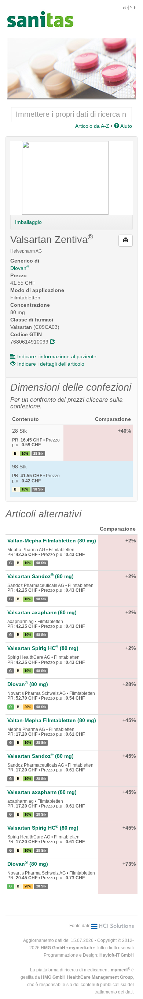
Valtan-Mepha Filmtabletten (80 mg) (51, 541)
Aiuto (125, 126)
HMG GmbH (53, 947)
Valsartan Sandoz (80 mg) (40, 576)
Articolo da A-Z (92, 126)
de (125, 8)
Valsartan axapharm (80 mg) (42, 612)
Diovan (19, 268)
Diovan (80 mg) (27, 684)
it (135, 8)
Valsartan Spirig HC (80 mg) (42, 648)
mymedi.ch (80, 947)
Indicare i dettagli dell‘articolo (50, 364)
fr (130, 8)
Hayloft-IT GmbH (116, 955)
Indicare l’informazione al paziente (56, 356)
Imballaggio (28, 222)
